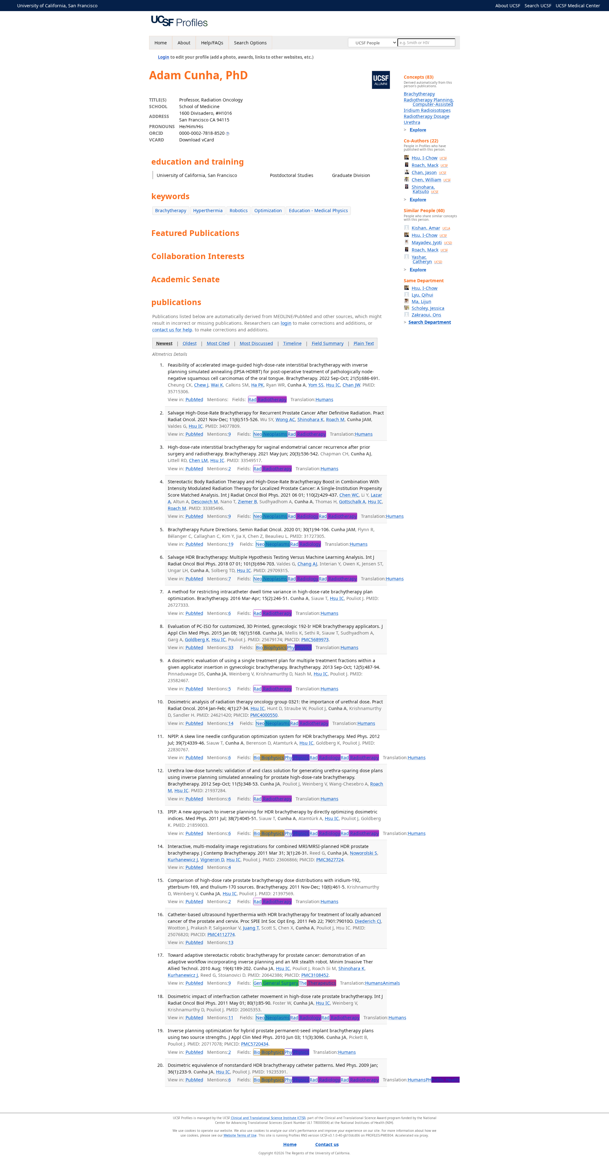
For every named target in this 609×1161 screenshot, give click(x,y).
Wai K (217, 385)
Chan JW (351, 385)
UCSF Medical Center (578, 6)
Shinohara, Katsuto (425, 189)
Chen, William (431, 180)
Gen (275, 983)
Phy (299, 647)
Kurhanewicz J (183, 860)
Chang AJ (307, 564)
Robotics (239, 210)
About (184, 43)
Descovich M (204, 502)
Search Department (430, 322)
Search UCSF (538, 6)
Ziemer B (247, 502)
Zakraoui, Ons (426, 315)
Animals (391, 983)
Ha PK (257, 385)
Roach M (335, 419)
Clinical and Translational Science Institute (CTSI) (268, 1118)
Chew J (201, 385)
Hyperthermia (208, 210)
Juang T (251, 928)
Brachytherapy (170, 210)
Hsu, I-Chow (429, 158)
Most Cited (218, 343)
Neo (270, 434)
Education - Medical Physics (318, 210)
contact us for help (172, 330)
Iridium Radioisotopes (427, 110)
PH (443, 1080)
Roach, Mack (430, 165)
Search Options (250, 43)
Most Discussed (256, 343)
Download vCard (196, 140)
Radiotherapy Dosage (426, 116)
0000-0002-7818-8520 (202, 133)
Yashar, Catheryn (427, 259)
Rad (267, 399)
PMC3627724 (330, 860)
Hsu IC (333, 385)
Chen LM (198, 460)
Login (163, 57)
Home (160, 43)
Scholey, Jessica (428, 308)
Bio (271, 647)
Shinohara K (311, 419)
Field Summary (328, 343)
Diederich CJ (368, 921)
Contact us (327, 1144)
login (286, 323)
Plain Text (364, 343)
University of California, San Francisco (57, 6)
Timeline (292, 343)
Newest (164, 343)
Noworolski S (363, 853)
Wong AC (285, 419)
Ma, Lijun (421, 301)
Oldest (190, 343)
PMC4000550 (264, 715)
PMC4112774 (221, 934)
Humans (324, 399)
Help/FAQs (212, 43)
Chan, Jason (429, 172)
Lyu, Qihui (422, 295)
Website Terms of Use (240, 1135)
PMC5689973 (315, 639)
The (317, 983)
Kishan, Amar (431, 228)
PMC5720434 (254, 1044)
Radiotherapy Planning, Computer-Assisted (429, 102)
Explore (418, 129)
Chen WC (349, 495)
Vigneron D (212, 860)
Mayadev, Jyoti (432, 242)
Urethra (412, 122)
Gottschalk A (352, 502)
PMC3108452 (315, 975)
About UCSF (507, 6)
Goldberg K (197, 639)
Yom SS (316, 385)
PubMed (194, 399)
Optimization (268, 210)
